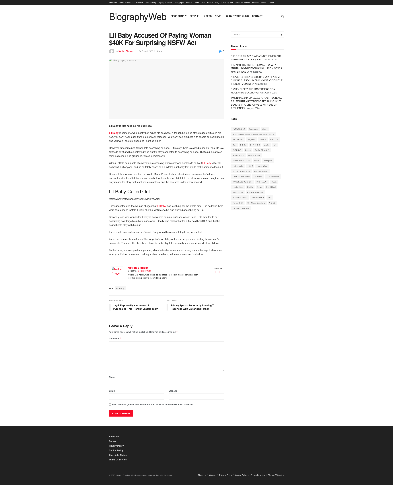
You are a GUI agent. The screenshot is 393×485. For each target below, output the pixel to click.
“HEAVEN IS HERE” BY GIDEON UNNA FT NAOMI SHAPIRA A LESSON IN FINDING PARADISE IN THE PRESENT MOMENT (256, 80)
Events (189, 2)
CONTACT (257, 15)
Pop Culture (238, 192)
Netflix (250, 187)
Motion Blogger (126, 51)
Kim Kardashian (261, 171)
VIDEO (272, 203)
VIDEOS (208, 15)
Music (274, 181)
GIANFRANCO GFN (241, 160)
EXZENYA (237, 150)
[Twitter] (220, 272)
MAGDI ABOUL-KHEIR (242, 181)
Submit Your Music (242, 2)
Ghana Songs (254, 155)
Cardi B (263, 139)
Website (173, 390)
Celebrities (129, 2)
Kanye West (262, 166)
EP (275, 145)
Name (112, 376)
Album (265, 129)
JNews (118, 475)
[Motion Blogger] (117, 271)
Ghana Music (238, 155)
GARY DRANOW (262, 150)
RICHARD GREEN (255, 192)
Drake (266, 145)
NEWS (218, 15)
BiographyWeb (137, 16)
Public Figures (227, 2)
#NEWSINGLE (239, 129)
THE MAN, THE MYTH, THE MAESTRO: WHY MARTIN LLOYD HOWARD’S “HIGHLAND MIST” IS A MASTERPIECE (256, 68)
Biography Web (144, 270)
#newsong (253, 129)
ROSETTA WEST (240, 197)
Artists (121, 2)
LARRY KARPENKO (241, 176)
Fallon (248, 150)
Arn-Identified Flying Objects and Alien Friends (253, 134)
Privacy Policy (213, 2)
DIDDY (243, 145)
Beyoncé (251, 139)
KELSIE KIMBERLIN (241, 171)
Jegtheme (168, 475)
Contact (139, 2)
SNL (270, 197)
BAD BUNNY (238, 139)
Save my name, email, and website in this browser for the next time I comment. (153, 404)
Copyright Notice (165, 2)
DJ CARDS (255, 145)
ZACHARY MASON (241, 208)
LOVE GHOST (273, 176)
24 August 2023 (146, 51)
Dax (234, 145)
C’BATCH (274, 139)
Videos (271, 2)
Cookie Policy (150, 2)
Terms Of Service (259, 2)
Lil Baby (206, 163)
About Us (113, 2)
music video (238, 187)
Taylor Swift (238, 203)
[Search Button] (281, 34)
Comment (115, 338)
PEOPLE (194, 15)
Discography (179, 2)
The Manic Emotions (256, 203)
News (203, 2)
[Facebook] (216, 272)
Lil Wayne (258, 176)
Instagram (267, 160)
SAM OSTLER (258, 197)
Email (112, 390)
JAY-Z (250, 166)
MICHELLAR (262, 181)
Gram (256, 160)
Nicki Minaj (271, 187)
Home (196, 2)
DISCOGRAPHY (179, 15)
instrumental (238, 166)
